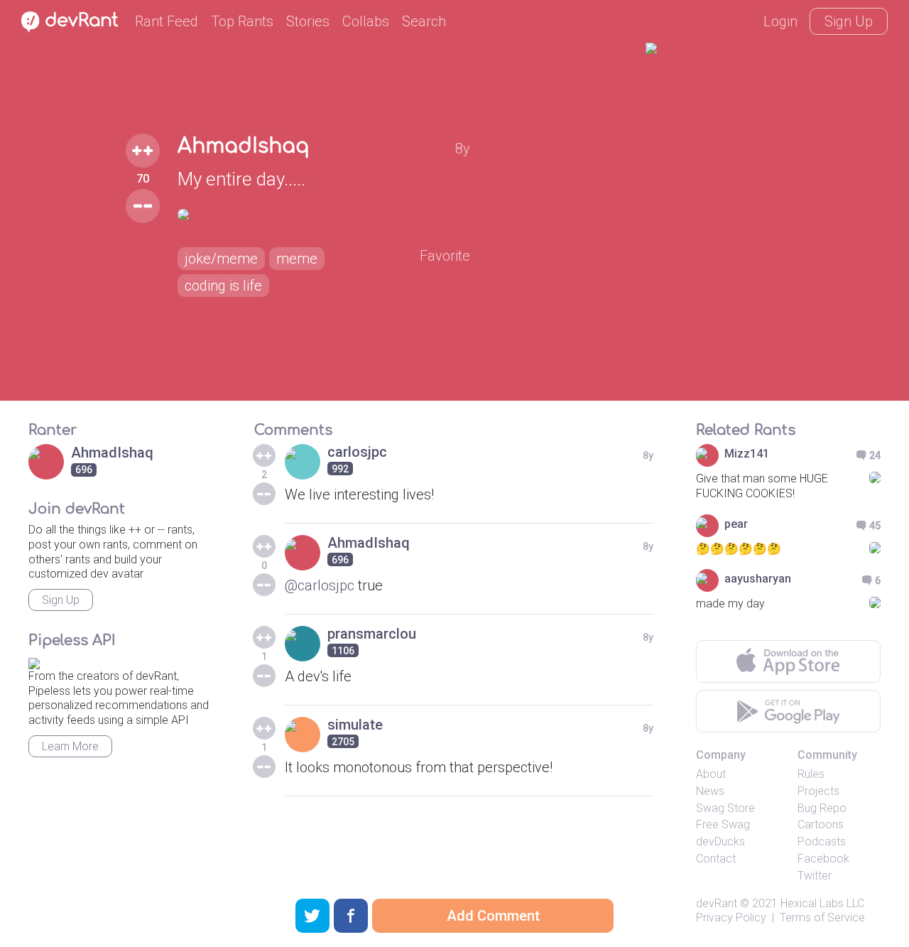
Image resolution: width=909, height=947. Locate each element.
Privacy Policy (731, 917)
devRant (716, 903)
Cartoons (821, 824)
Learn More (70, 746)
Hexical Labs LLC (822, 903)
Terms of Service (822, 917)
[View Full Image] (324, 214)
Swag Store (725, 808)
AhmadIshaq (244, 146)
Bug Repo (822, 808)
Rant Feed (166, 21)
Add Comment (493, 915)
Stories (308, 21)
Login (780, 21)
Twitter (815, 875)
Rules (811, 774)
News (710, 791)
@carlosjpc (319, 585)
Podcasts (822, 841)
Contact (716, 858)
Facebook (823, 858)
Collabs (365, 21)
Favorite (445, 255)
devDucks (720, 841)
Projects (818, 791)
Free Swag (723, 824)
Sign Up (848, 21)
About (711, 774)
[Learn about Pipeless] (34, 661)
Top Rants (242, 21)
